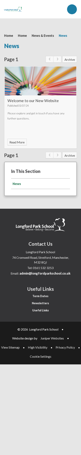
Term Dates (40, 296)
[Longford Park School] (13, 9)
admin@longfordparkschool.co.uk (44, 273)
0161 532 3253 (43, 268)
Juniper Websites (52, 338)
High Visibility (37, 347)
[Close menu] (72, 9)
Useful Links (40, 310)
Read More (17, 142)
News (63, 35)
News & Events (43, 35)
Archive (69, 59)
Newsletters (40, 303)
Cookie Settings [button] (40, 356)
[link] (49, 59)
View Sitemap (10, 347)
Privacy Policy (65, 347)
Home (8, 35)
